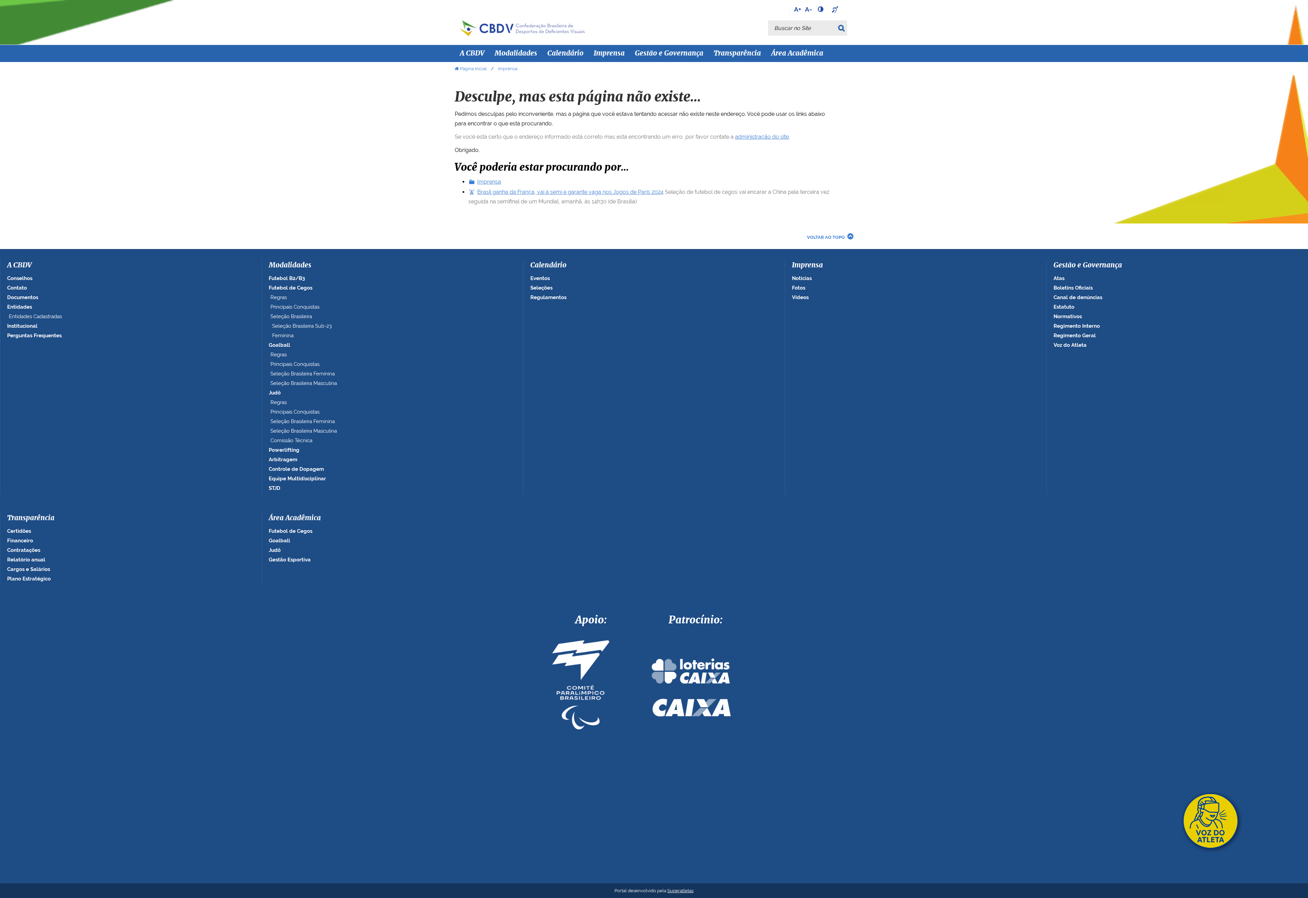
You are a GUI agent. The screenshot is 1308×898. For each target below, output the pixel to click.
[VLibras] (835, 9)
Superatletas (680, 890)
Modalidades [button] (516, 53)
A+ (797, 9)
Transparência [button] (737, 53)
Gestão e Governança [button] (669, 53)
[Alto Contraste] (821, 9)
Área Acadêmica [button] (797, 53)
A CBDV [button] (472, 53)
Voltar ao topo (826, 237)
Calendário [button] (565, 53)
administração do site (762, 137)
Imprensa (489, 182)
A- (808, 9)
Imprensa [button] (609, 53)
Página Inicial (473, 68)
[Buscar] (842, 28)
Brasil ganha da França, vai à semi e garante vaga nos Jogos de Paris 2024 (570, 192)
